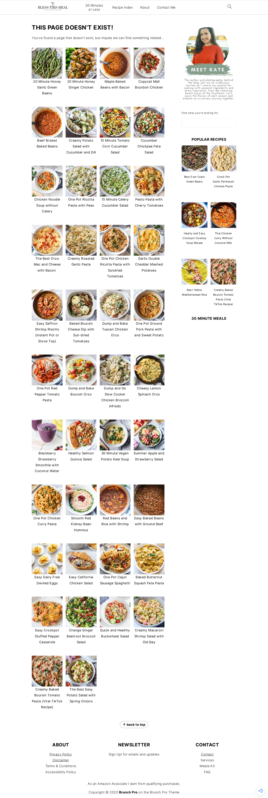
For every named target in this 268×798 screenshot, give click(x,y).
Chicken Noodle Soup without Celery (47, 205)
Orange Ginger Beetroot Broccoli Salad (81, 636)
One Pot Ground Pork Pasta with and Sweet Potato (149, 329)
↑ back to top (134, 724)
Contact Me (166, 7)
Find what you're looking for (200, 112)
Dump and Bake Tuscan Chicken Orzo (115, 329)
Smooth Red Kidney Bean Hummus (81, 524)
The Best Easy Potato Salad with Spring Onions (81, 695)
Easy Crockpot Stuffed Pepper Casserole (47, 636)
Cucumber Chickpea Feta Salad (149, 146)
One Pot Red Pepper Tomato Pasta (47, 394)
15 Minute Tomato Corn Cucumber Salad (115, 146)
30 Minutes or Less (94, 7)
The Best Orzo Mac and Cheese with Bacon (47, 264)
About (145, 7)
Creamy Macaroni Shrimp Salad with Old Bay (149, 636)
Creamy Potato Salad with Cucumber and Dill (81, 146)
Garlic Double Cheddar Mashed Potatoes (149, 264)
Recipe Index (122, 7)
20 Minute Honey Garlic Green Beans (47, 87)
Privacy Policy (61, 754)
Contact (207, 754)
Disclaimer (61, 760)
